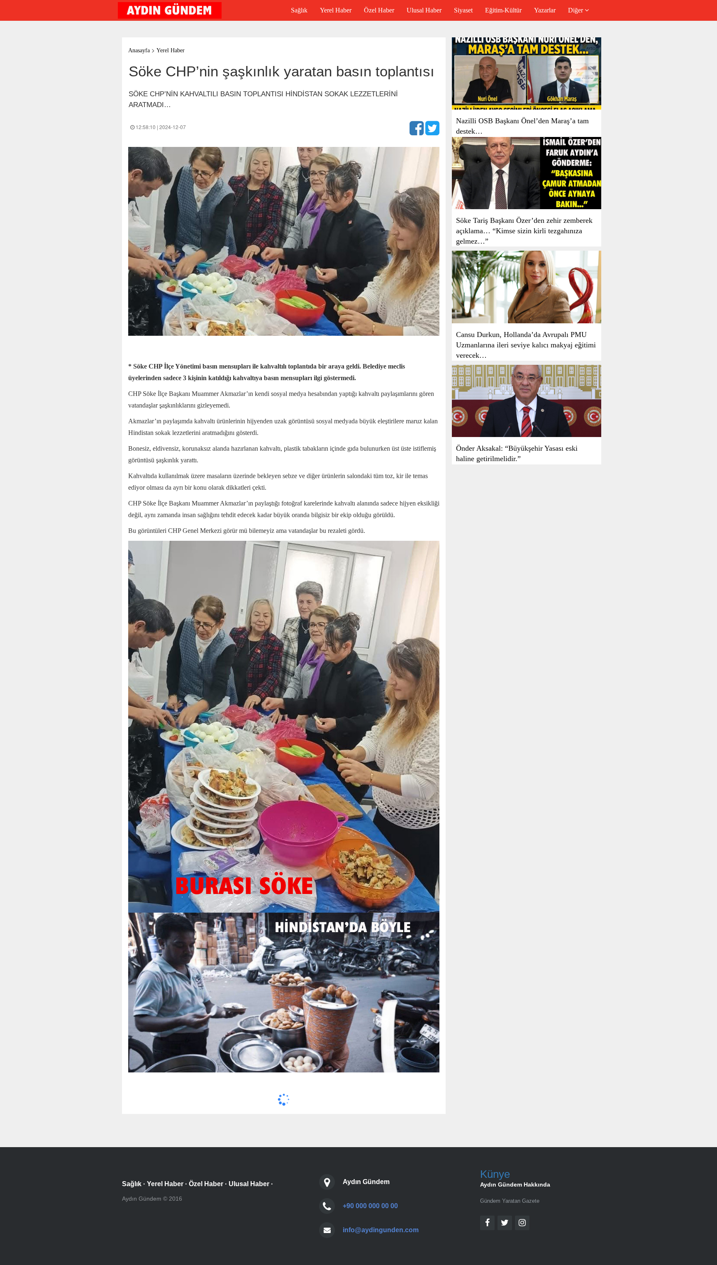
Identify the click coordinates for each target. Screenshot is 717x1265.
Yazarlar (545, 10)
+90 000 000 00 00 (370, 1205)
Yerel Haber (335, 10)
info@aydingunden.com (381, 1229)
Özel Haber (379, 10)
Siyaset (463, 10)
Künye (495, 1174)
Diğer (576, 10)
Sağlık (299, 10)
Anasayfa (139, 50)
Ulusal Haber (424, 10)
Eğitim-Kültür (503, 10)
